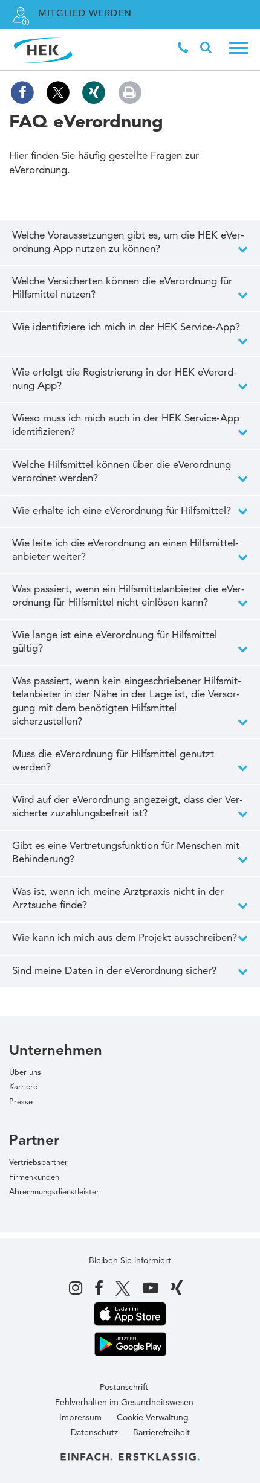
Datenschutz (94, 1433)
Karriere (23, 1087)
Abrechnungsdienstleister (54, 1192)
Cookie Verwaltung (153, 1418)
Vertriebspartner (38, 1163)
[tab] (130, 242)
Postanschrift (124, 1387)
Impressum (80, 1418)
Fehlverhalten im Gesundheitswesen (124, 1402)
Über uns (25, 1073)
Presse (21, 1102)
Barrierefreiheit (161, 1433)
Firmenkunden (34, 1178)
